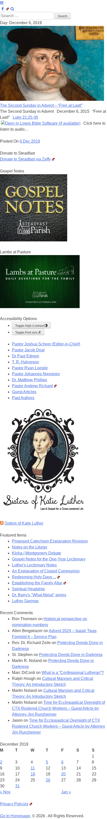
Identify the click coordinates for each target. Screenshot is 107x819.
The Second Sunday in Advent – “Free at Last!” (41, 105)
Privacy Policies (14, 804)
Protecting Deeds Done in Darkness (71, 655)
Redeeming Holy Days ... (34, 577)
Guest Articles (24, 392)
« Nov (5, 792)
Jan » (66, 792)
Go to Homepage (15, 816)
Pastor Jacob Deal (28, 350)
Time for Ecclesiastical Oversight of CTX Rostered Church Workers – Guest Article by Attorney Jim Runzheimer (58, 708)
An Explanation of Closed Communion (46, 571)
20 (63, 774)
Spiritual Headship (28, 589)
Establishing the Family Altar (37, 583)
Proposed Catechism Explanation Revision (50, 541)
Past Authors (23, 398)
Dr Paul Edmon (25, 356)
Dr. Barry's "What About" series (39, 595)
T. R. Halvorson (25, 362)
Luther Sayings (25, 601)
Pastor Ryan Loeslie (30, 368)
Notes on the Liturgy (29, 547)
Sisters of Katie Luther (23, 523)
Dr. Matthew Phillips (29, 380)
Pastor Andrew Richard (32, 386)
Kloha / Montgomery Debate (36, 553)
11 (33, 768)
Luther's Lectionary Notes (34, 565)
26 (48, 780)
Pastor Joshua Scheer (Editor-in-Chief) (46, 344)
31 (17, 786)
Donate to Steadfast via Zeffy (25, 159)
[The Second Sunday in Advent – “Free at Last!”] (52, 99)
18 (33, 774)
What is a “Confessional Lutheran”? (73, 672)
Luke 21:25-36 (25, 117)
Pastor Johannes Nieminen (36, 374)
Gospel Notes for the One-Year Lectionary (48, 559)
